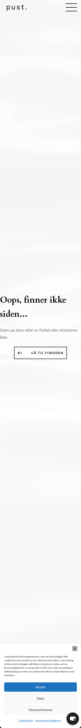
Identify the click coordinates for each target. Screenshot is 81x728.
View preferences (40, 710)
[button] (75, 648)
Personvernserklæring (48, 720)
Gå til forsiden (47, 353)
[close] (71, 7)
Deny (40, 698)
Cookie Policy (25, 720)
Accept (40, 687)
